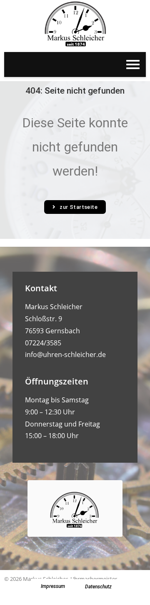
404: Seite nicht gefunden (75, 91)
